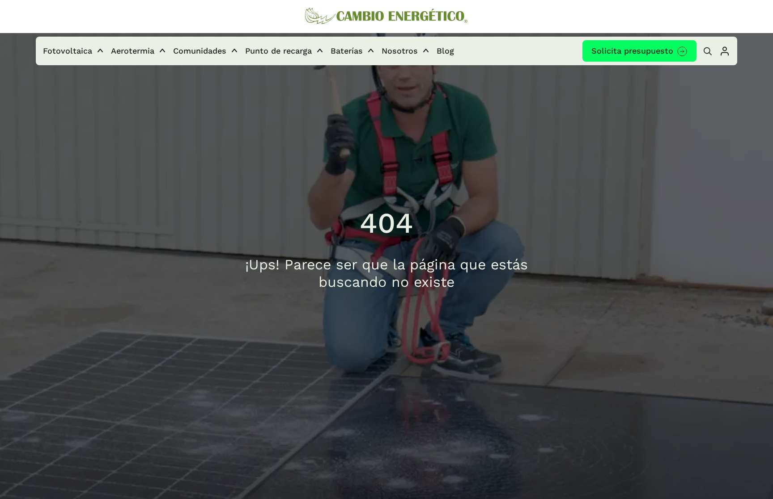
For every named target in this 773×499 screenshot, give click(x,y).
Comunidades (199, 50)
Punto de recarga (278, 50)
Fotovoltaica (67, 50)
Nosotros (400, 50)
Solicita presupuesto (632, 50)
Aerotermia (132, 50)
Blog (445, 50)
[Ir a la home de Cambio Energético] (386, 16)
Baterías (347, 50)
